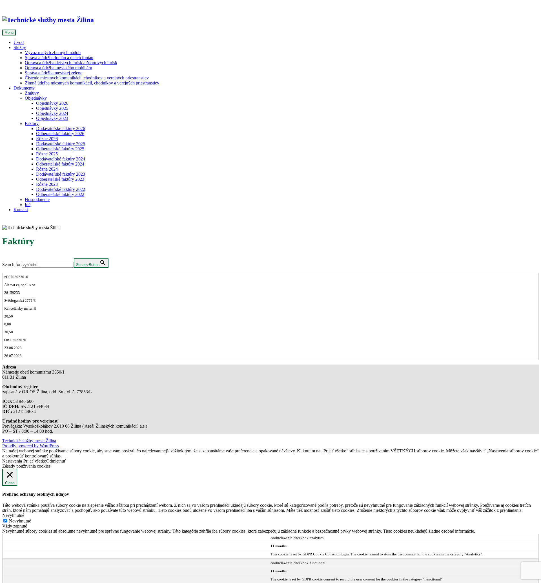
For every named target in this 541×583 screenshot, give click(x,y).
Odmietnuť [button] (56, 461)
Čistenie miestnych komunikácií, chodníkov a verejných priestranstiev (87, 77)
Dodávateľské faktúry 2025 (60, 143)
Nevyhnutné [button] (13, 515)
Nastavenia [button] (12, 461)
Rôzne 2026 (47, 138)
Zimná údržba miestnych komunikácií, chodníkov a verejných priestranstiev (92, 83)
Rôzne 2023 (47, 184)
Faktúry (32, 123)
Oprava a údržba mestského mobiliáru (58, 67)
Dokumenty (24, 88)
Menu (9, 32)
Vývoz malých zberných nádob (53, 52)
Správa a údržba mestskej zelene (53, 72)
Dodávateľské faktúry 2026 (60, 128)
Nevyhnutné (20, 521)
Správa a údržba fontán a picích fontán (59, 57)
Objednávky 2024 (52, 113)
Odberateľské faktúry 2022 (60, 194)
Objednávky (36, 98)
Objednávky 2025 (52, 108)
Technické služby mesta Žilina (29, 440)
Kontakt (21, 209)
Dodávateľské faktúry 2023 (60, 174)
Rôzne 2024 (47, 169)
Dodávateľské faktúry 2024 (60, 159)
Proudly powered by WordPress (30, 445)
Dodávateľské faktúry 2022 (60, 189)
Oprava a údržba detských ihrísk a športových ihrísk (71, 62)
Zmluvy (32, 93)
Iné (27, 204)
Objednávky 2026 (52, 103)
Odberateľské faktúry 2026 (60, 133)
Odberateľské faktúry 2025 (60, 148)
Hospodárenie (37, 199)
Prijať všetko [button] (34, 461)
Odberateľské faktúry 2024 (60, 164)
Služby (20, 47)
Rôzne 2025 (47, 153)
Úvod (19, 42)
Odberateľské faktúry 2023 (60, 179)
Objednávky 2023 (52, 118)
